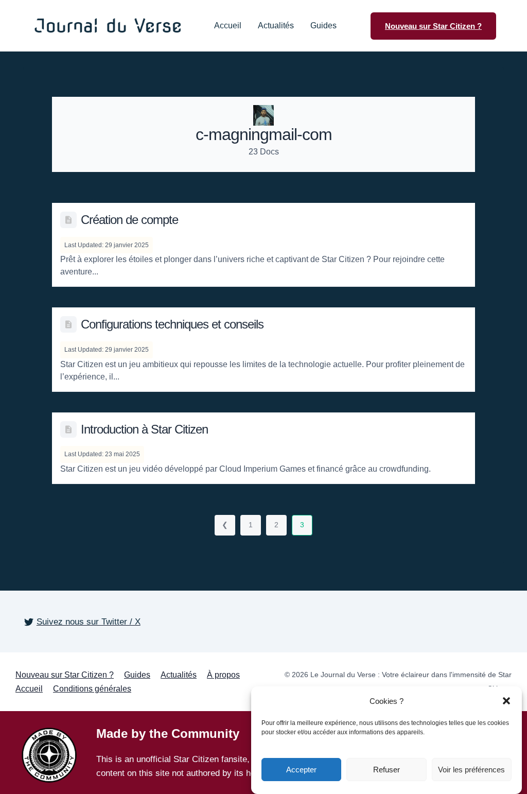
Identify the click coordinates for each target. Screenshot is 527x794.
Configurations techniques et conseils (172, 324)
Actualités (276, 26)
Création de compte (129, 220)
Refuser (386, 769)
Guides (323, 26)
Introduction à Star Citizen (144, 429)
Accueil (227, 26)
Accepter (301, 769)
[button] (506, 701)
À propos (223, 674)
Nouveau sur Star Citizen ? (64, 674)
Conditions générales (92, 688)
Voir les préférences (471, 769)
